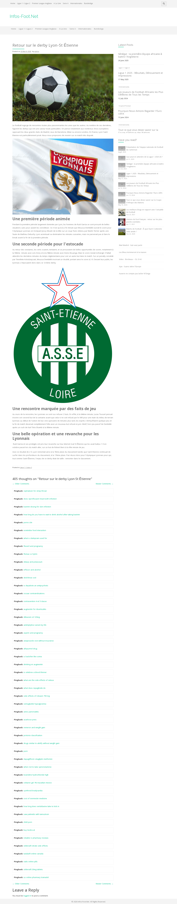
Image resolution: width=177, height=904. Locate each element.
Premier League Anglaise (42, 3)
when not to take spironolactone (37, 767)
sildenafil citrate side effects (36, 846)
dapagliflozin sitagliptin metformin (38, 759)
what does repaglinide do (34, 688)
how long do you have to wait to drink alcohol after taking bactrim (52, 514)
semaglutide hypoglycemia (35, 704)
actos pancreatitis (31, 711)
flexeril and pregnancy (33, 546)
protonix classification (33, 735)
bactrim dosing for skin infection (37, 506)
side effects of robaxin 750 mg (37, 696)
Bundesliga (88, 3)
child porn (28, 822)
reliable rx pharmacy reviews (36, 838)
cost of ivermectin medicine (35, 798)
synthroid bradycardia (33, 790)
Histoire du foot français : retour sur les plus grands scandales (144, 221)
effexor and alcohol (32, 570)
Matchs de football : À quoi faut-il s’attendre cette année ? (144, 230)
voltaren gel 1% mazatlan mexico (38, 782)
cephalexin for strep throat (35, 491)
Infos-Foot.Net (24, 16)
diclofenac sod (30, 577)
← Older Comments (20, 483)
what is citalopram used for (35, 538)
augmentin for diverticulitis (35, 609)
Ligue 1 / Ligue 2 (23, 3)
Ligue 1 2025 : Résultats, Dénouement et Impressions (140, 60)
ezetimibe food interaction (35, 530)
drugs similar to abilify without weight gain (41, 743)
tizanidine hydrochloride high (36, 775)
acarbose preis (30, 719)
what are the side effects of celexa (39, 680)
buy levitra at (29, 830)
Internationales (76, 3)
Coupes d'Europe (125, 91)
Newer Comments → (104, 483)
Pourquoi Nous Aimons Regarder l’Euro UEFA (140, 98)
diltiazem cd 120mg (32, 617)
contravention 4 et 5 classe (35, 601)
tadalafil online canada (33, 853)
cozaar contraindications (34, 593)
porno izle (28, 522)
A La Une (57, 3)
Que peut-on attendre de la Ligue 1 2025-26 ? (144, 157)
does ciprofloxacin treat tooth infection (40, 499)
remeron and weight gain (34, 727)
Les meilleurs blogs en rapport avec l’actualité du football (144, 211)
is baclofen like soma (33, 656)
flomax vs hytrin (30, 554)
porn (26, 751)
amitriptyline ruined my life (35, 625)
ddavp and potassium (33, 562)
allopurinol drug (30, 648)
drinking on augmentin (33, 664)
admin (36, 51)
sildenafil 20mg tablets (33, 869)
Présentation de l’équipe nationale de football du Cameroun (144, 148)
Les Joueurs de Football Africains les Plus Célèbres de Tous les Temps (140, 79)
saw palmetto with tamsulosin (36, 814)
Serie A (65, 3)
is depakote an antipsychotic (36, 585)
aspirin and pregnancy (33, 633)
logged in (27, 895)
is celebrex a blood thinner (35, 672)
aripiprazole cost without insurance (39, 641)
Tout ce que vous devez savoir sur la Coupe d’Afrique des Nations (138, 117)
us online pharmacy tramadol (36, 877)
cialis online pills (30, 861)
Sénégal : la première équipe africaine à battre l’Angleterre (145, 165)
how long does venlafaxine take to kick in (41, 806)
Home (12, 3)
